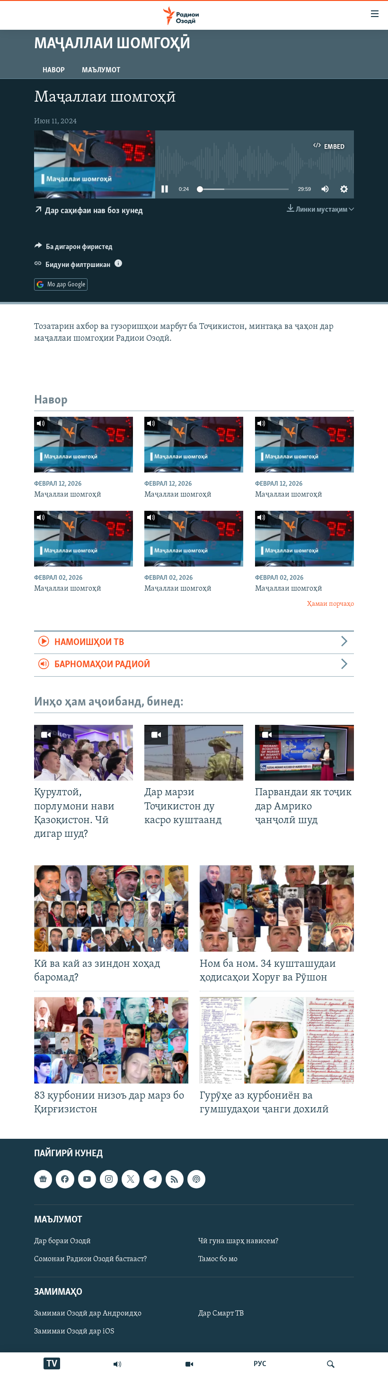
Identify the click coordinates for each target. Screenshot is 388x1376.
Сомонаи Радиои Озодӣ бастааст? (90, 1259)
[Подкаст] (196, 1179)
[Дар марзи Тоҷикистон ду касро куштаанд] (193, 753)
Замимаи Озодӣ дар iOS (74, 1332)
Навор (54, 70)
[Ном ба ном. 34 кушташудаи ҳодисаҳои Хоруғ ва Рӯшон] (277, 908)
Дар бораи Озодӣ (62, 1241)
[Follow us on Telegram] (152, 1179)
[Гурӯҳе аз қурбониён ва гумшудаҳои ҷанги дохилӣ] (277, 1040)
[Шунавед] (117, 1364)
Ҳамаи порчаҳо (330, 604)
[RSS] (175, 1179)
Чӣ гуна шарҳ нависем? (238, 1241)
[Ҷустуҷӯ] (331, 1364)
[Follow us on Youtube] (87, 1179)
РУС (260, 1364)
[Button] (74, 249)
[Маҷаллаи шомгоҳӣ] (83, 445)
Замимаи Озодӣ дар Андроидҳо (87, 1314)
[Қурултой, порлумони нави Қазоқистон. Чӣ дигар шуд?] (83, 753)
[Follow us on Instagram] (109, 1179)
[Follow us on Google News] (43, 1179)
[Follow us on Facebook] (65, 1179)
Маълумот (101, 70)
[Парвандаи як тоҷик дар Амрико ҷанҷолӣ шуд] (304, 753)
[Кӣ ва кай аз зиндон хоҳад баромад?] (111, 908)
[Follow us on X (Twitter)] (131, 1179)
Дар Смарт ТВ (221, 1314)
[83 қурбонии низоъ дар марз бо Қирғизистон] (111, 1040)
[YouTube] (189, 1364)
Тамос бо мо (218, 1259)
